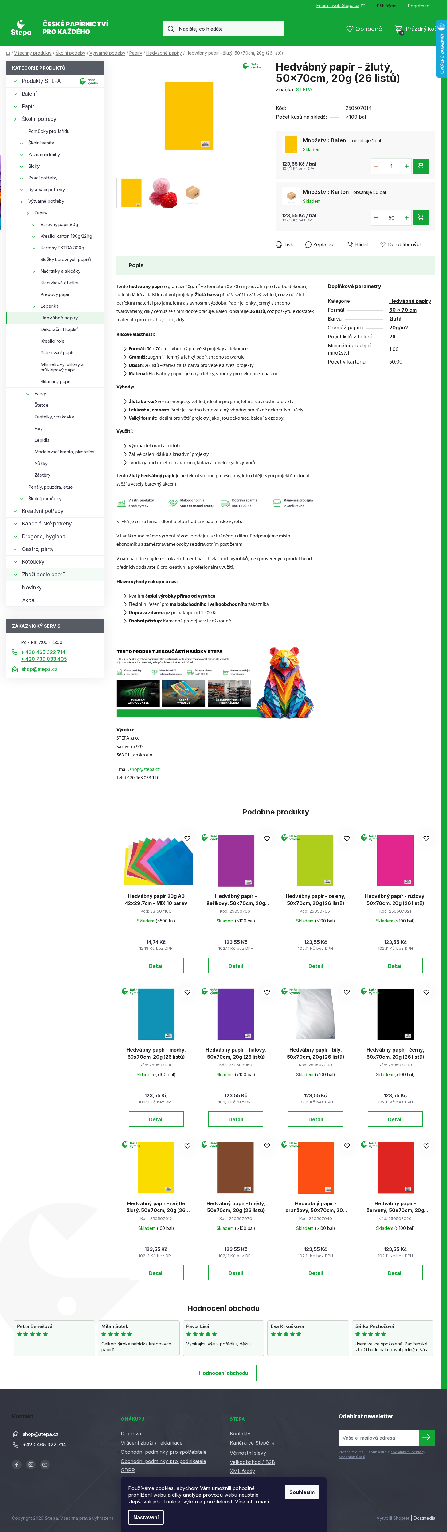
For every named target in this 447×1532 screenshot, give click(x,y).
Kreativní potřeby (43, 511)
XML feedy (242, 1471)
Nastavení (146, 1517)
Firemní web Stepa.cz (337, 5)
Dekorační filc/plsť (59, 329)
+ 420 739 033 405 (44, 659)
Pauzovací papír (57, 353)
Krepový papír (55, 294)
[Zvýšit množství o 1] (406, 166)
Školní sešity (41, 143)
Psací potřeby (42, 178)
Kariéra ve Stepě (249, 1443)
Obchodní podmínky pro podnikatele (163, 1461)
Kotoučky (33, 562)
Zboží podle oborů (43, 575)
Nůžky (41, 463)
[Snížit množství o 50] (376, 217)
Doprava (131, 1433)
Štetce (41, 405)
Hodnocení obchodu (223, 1373)
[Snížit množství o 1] (376, 166)
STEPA (304, 90)
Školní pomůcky (44, 499)
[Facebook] (17, 1464)
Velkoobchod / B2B (252, 1462)
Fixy (38, 428)
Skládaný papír (55, 381)
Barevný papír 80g (59, 224)
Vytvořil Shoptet (393, 1518)
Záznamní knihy (44, 154)
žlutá (395, 319)
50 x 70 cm (403, 310)
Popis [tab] (136, 265)
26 (392, 336)
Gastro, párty (38, 549)
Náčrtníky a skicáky (60, 271)
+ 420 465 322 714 (43, 652)
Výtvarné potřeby (46, 201)
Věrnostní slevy (248, 1453)
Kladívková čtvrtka (59, 283)
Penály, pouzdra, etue (50, 487)
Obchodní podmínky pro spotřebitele (163, 1452)
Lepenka (50, 306)
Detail (156, 966)
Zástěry (42, 475)
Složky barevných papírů (66, 259)
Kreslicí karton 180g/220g (66, 236)
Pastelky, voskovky (54, 417)
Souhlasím (302, 1492)
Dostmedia (424, 1518)
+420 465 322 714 (44, 1445)
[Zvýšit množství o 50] (406, 217)
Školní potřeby (39, 119)
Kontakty (240, 1433)
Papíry (40, 213)
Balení (29, 94)
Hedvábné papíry (59, 318)
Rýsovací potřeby (46, 189)
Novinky (32, 587)
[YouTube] (45, 1464)
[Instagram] (31, 1464)
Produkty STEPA (41, 81)
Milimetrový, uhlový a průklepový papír (62, 367)
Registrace (418, 5)
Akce (28, 600)
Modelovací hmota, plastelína (64, 452)
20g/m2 (398, 328)
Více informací (252, 1502)
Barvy (40, 393)
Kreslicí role (53, 341)
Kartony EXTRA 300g (62, 248)
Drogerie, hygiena (43, 536)
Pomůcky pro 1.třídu (48, 131)
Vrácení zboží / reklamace (151, 1443)
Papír (28, 106)
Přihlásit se (427, 1438)
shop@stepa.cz (39, 669)
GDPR (128, 1470)
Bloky (34, 166)
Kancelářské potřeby (47, 524)
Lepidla (41, 440)
